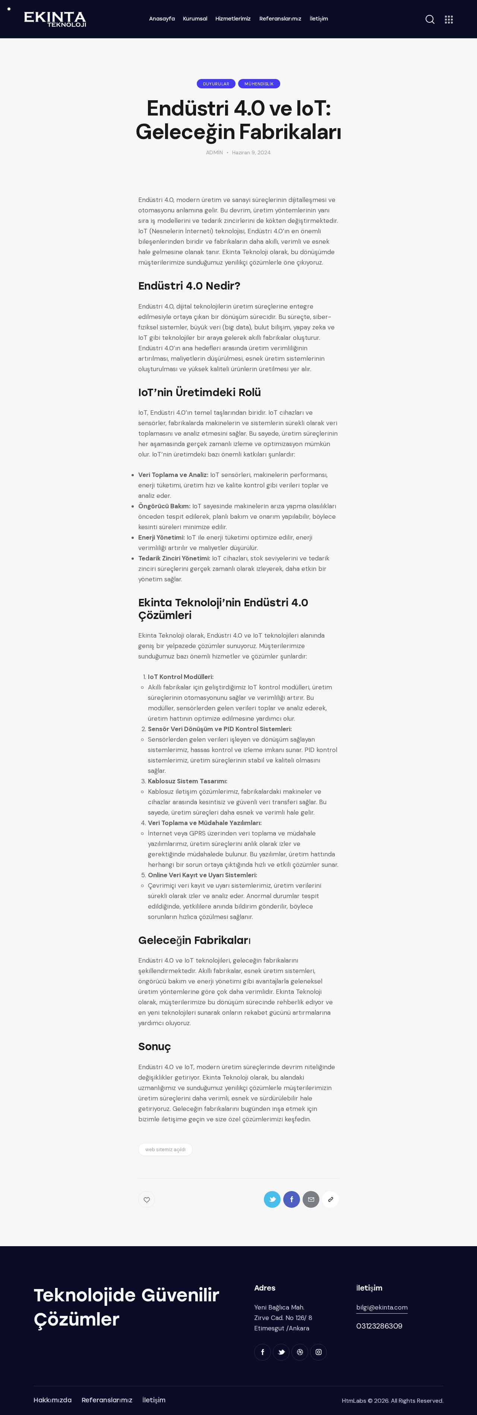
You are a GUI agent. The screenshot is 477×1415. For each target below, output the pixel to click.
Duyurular (216, 83)
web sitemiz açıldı (165, 1149)
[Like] (147, 1199)
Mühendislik (259, 83)
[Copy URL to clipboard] (330, 1199)
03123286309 (379, 1326)
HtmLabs (354, 1401)
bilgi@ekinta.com (382, 1307)
